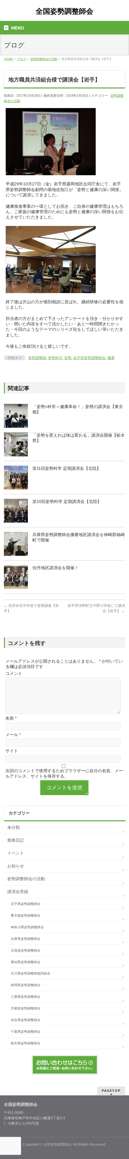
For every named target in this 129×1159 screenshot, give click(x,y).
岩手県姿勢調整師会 (89, 358)
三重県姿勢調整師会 (25, 996)
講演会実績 (17, 891)
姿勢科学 (55, 358)
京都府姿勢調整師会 (25, 1008)
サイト (11, 750)
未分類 (13, 827)
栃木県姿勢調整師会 (25, 1043)
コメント (13, 673)
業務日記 (15, 840)
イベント (15, 853)
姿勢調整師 (37, 358)
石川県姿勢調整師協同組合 (30, 973)
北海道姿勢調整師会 (25, 950)
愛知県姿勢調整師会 (25, 962)
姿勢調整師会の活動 (26, 878)
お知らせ (15, 866)
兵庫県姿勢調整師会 (25, 939)
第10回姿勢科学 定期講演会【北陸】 (66, 501)
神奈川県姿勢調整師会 (27, 927)
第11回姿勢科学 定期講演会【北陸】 (66, 468)
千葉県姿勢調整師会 (25, 1031)
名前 (10, 718)
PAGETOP (111, 1090)
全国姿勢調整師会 (64, 11)
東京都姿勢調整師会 (25, 915)
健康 (111, 358)
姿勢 (67, 358)
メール (13, 734)
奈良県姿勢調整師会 (25, 1020)
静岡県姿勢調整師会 (25, 985)
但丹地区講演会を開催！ (55, 567)
